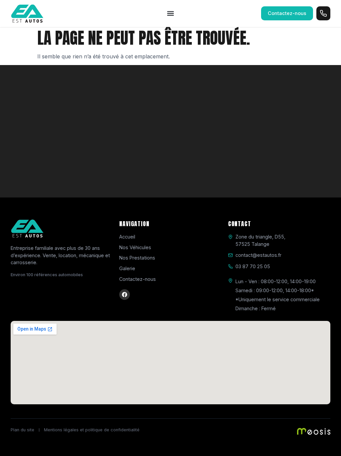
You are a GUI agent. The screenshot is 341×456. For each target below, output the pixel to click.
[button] (170, 13)
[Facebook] (124, 294)
